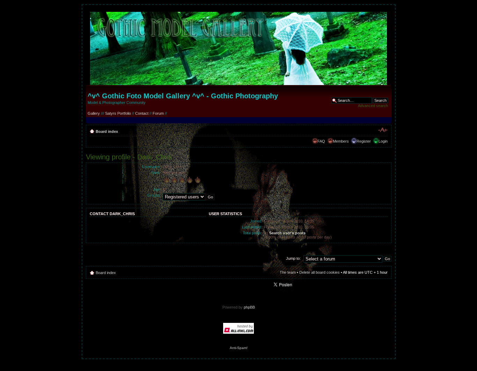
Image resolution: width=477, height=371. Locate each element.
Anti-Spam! (239, 348)
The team (288, 272)
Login (383, 141)
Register (364, 141)
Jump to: (293, 258)
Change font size (382, 130)
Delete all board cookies (319, 272)
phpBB (249, 307)
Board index (107, 131)
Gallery (94, 113)
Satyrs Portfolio (118, 113)
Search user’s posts (287, 233)
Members (341, 141)
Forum (158, 113)
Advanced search (373, 106)
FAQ (321, 141)
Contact (141, 113)
